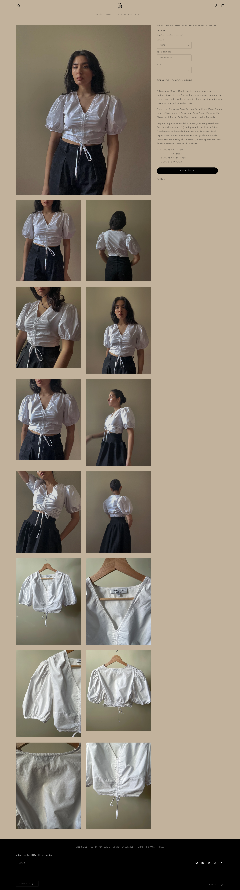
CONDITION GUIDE (182, 80)
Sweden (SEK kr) (26, 884)
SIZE (159, 64)
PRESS (161, 847)
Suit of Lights (219, 885)
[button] (19, 6)
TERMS (140, 847)
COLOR (160, 40)
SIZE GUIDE (163, 80)
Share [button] (162, 179)
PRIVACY (150, 847)
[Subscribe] (63, 863)
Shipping (160, 35)
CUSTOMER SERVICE (123, 847)
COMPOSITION (164, 52)
